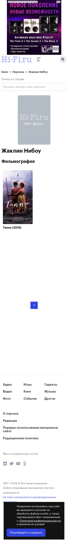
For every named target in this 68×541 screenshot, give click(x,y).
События (30, 398)
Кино (4, 72)
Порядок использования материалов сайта (30, 429)
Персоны (18, 72)
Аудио (7, 384)
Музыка (50, 391)
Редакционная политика (20, 438)
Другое (49, 398)
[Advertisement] (30, 263)
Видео (7, 391)
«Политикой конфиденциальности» (40, 521)
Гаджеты (50, 384)
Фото (7, 398)
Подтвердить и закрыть (26, 532)
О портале (10, 413)
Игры (28, 384)
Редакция (10, 420)
